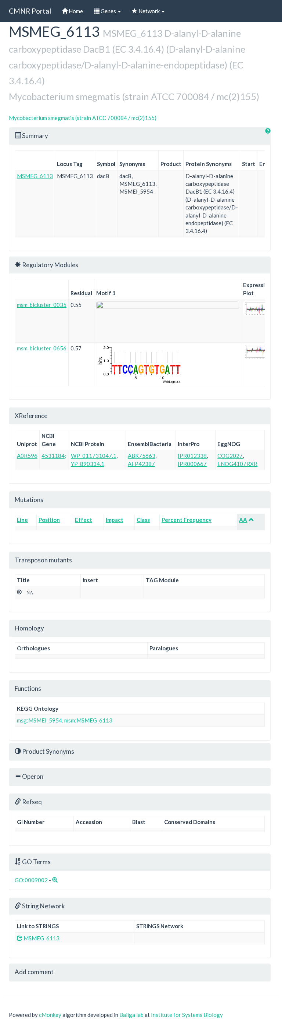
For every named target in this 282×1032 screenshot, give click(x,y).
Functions (28, 688)
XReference (31, 416)
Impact (114, 519)
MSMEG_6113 (35, 176)
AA (243, 519)
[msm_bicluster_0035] (257, 308)
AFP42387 (141, 463)
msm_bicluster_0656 (41, 348)
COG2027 (230, 455)
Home (75, 11)
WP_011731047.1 (93, 455)
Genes (108, 11)
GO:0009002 (31, 880)
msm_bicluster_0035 (41, 304)
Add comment (34, 972)
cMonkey (50, 1014)
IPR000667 (192, 463)
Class (143, 519)
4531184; (53, 455)
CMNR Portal (30, 11)
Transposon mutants (43, 560)
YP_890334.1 (87, 463)
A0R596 (27, 455)
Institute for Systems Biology (187, 1014)
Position (49, 519)
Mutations (29, 499)
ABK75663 (141, 455)
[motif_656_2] (167, 364)
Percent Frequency (187, 519)
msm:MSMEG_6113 (88, 720)
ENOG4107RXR (237, 463)
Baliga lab (131, 1014)
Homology (29, 628)
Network (149, 11)
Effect (83, 519)
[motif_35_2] (167, 320)
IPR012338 (192, 455)
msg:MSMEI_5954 (39, 720)
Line (22, 519)
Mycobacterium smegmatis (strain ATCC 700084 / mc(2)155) (82, 117)
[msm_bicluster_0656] (257, 351)
